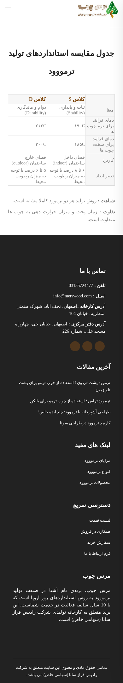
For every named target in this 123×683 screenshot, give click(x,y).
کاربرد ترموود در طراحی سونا (85, 423)
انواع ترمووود (98, 471)
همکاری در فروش (95, 531)
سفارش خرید (98, 542)
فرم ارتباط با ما (97, 553)
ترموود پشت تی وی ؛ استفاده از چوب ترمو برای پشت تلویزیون (64, 386)
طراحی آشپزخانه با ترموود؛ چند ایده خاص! (74, 412)
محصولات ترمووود (94, 482)
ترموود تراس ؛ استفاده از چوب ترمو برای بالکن (70, 401)
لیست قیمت (99, 520)
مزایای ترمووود (97, 460)
